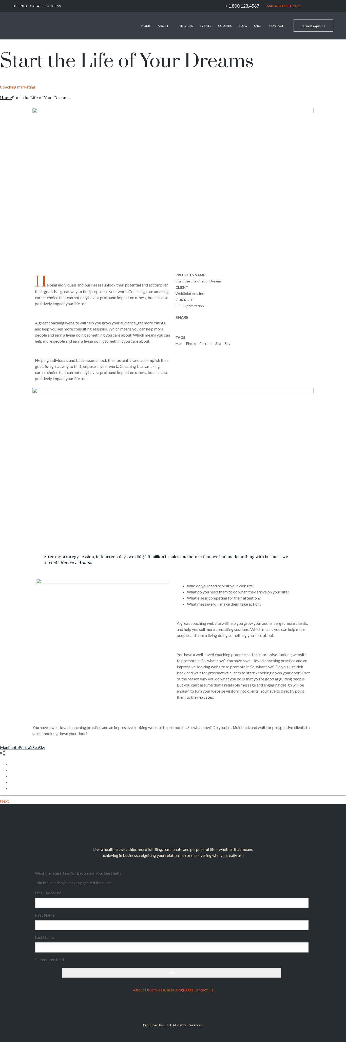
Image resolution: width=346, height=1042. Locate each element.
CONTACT (276, 26)
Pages (188, 989)
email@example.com (282, 6)
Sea (218, 343)
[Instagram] (188, 1009)
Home (146, 26)
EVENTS (205, 26)
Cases (169, 989)
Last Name (44, 937)
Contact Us (203, 989)
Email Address (48, 892)
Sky (227, 343)
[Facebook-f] (178, 1009)
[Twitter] (168, 1009)
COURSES (225, 26)
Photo (191, 343)
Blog (243, 26)
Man (179, 343)
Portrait (205, 343)
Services (157, 989)
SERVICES (186, 26)
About (163, 26)
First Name (44, 915)
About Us (141, 989)
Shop (258, 26)
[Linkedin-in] (158, 1009)
